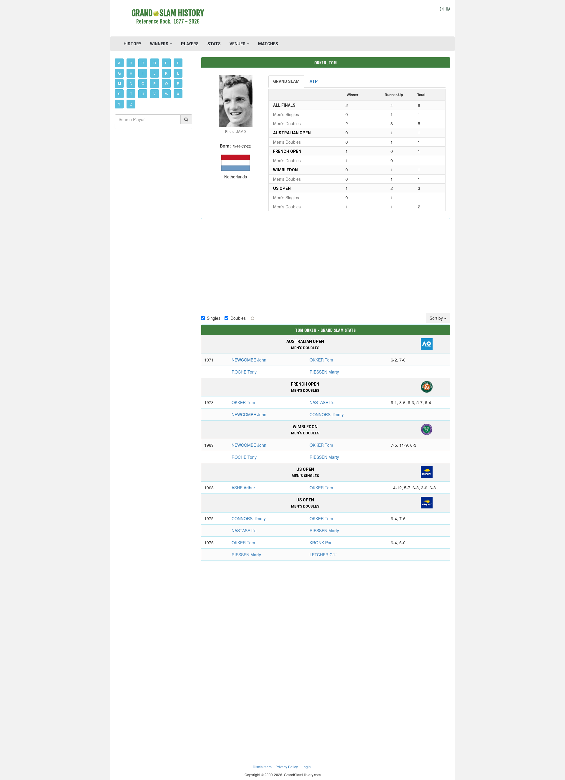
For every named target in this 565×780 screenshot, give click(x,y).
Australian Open (292, 132)
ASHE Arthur (243, 488)
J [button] (154, 73)
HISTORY (132, 43)
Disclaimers (262, 766)
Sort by (437, 318)
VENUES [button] (238, 43)
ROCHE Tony (244, 372)
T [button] (131, 93)
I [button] (142, 73)
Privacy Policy (286, 766)
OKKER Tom (321, 360)
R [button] (178, 83)
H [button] (131, 73)
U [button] (143, 93)
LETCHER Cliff (323, 555)
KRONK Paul (321, 542)
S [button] (119, 93)
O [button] (143, 83)
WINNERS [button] (159, 43)
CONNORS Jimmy (327, 414)
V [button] (154, 93)
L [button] (178, 73)
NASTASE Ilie (322, 402)
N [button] (131, 83)
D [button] (154, 62)
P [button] (154, 83)
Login (306, 766)
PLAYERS (190, 43)
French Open (287, 151)
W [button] (166, 93)
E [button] (166, 62)
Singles (213, 318)
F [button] (178, 62)
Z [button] (131, 103)
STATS (214, 43)
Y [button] (119, 103)
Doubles (238, 318)
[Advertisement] (326, 19)
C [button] (143, 62)
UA (448, 9)
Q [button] (166, 83)
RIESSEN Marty (324, 372)
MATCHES (268, 43)
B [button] (131, 62)
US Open (282, 188)
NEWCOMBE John (249, 360)
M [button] (119, 83)
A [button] (119, 62)
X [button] (178, 93)
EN (441, 9)
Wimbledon (285, 170)
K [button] (166, 73)
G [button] (119, 73)
